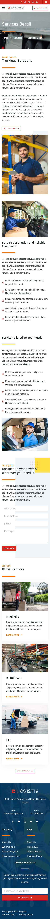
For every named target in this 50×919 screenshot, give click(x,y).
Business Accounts (11, 856)
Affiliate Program (10, 851)
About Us (6, 842)
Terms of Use (8, 914)
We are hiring (8, 847)
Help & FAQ (32, 847)
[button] (46, 2)
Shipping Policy (34, 856)
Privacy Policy (26, 914)
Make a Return (34, 851)
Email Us (31, 842)
